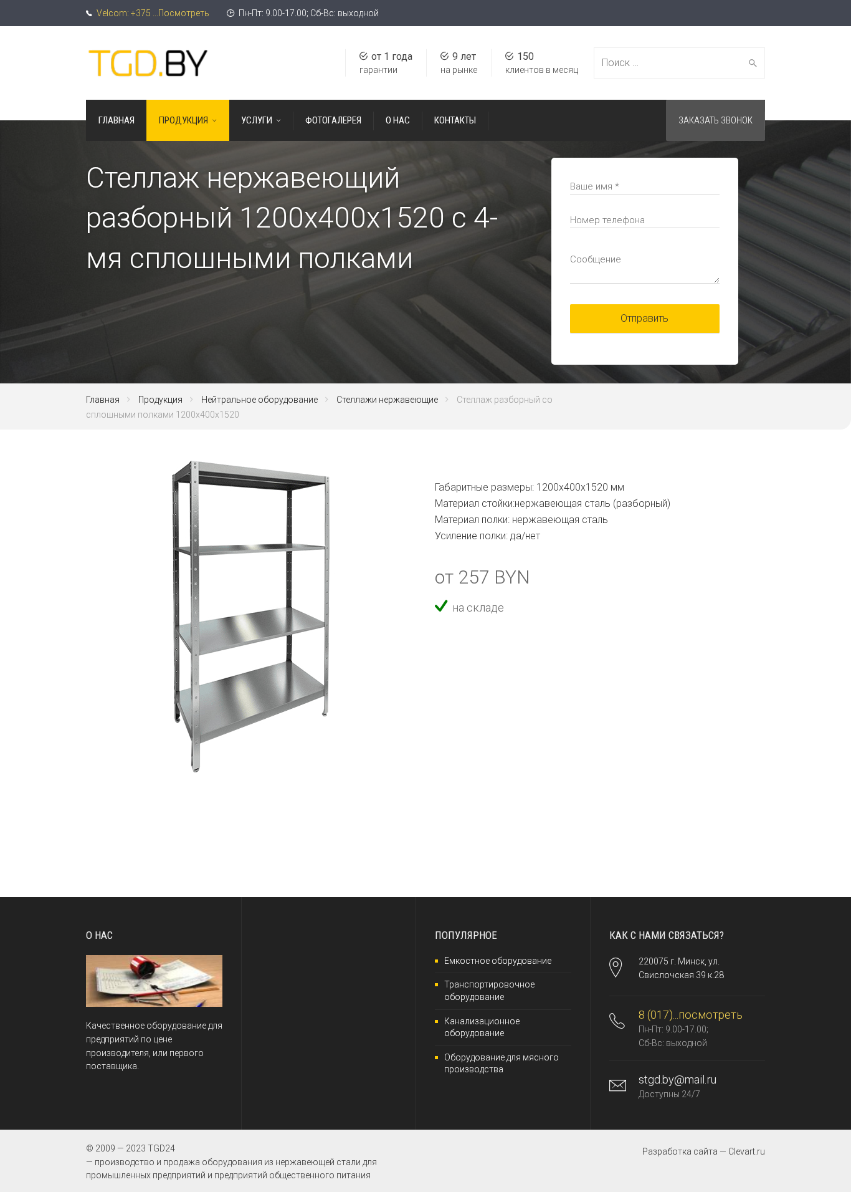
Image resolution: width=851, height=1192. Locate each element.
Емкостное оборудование (497, 961)
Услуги (256, 120)
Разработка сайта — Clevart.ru (703, 1151)
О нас (398, 120)
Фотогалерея (333, 120)
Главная (116, 120)
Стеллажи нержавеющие (387, 400)
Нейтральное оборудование (259, 400)
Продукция (183, 120)
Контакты (455, 120)
